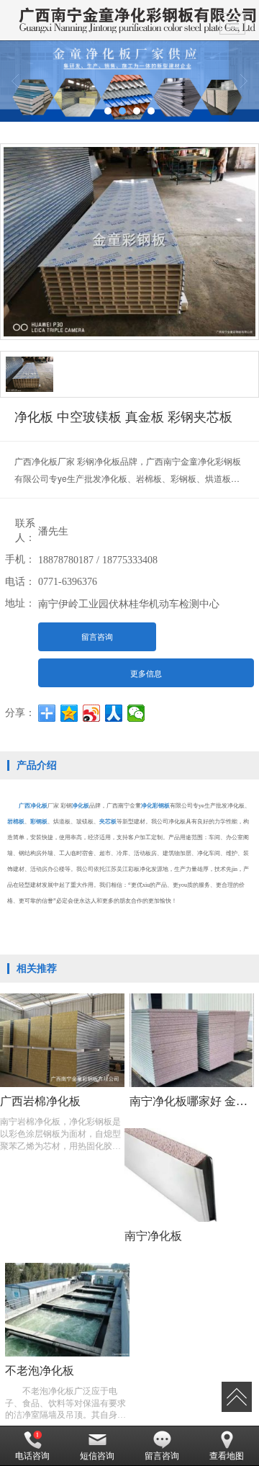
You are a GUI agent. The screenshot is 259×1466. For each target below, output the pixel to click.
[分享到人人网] (114, 713)
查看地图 (226, 1456)
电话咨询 (32, 1456)
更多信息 (146, 673)
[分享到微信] (136, 713)
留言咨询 (97, 637)
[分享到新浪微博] (92, 713)
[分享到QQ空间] (69, 713)
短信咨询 (97, 1456)
